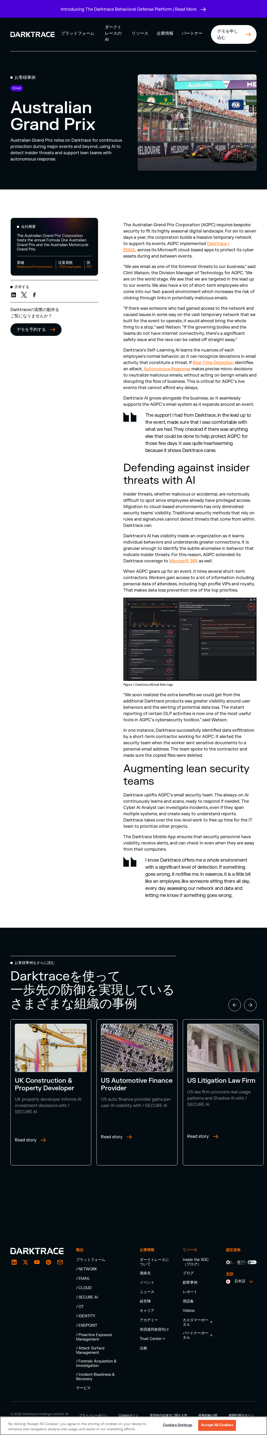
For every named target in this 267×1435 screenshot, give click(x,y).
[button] (78, 33)
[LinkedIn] (14, 1262)
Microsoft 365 (183, 561)
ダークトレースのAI (113, 33)
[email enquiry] (60, 1262)
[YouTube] (37, 1262)
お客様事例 (25, 77)
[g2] (48, 1262)
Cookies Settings (177, 1425)
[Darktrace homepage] (37, 1251)
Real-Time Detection (213, 362)
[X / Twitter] (25, 1262)
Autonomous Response (167, 369)
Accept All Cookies (217, 1425)
